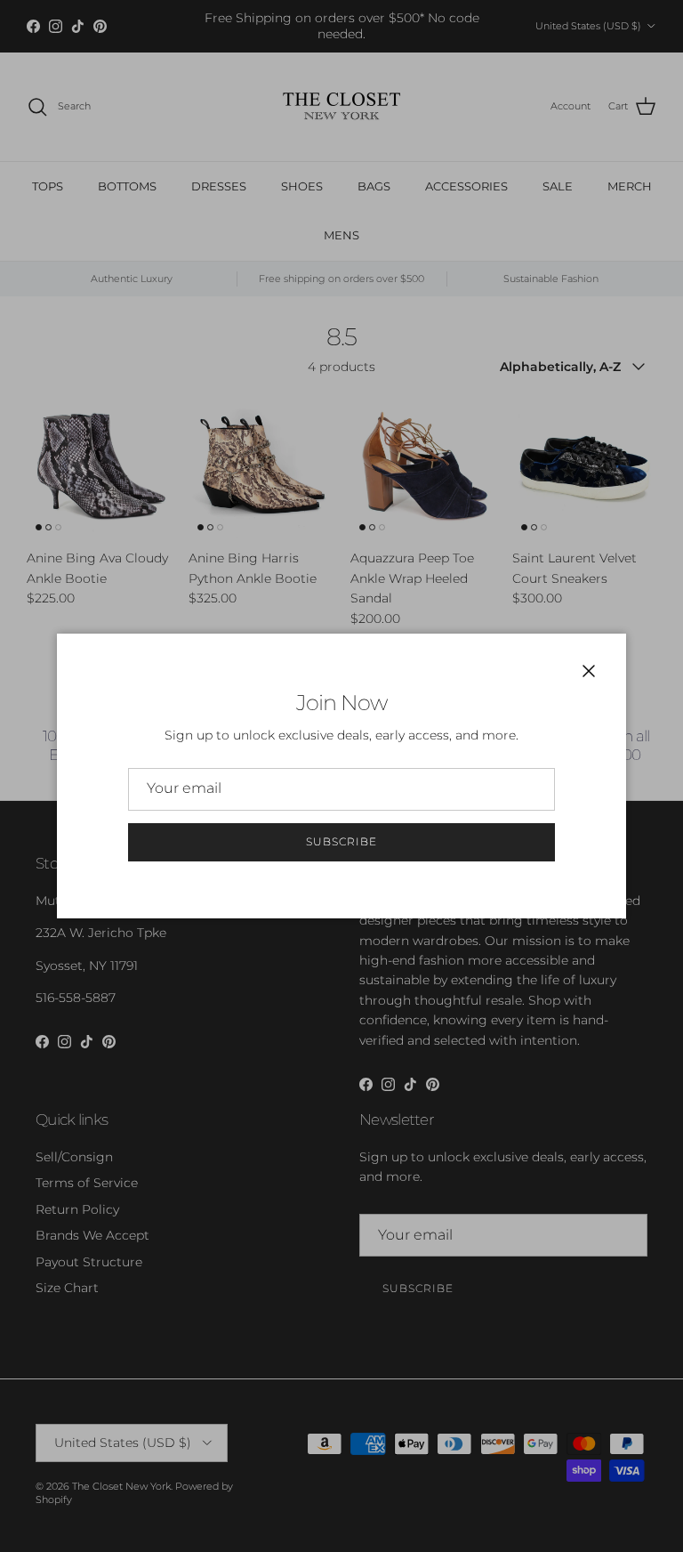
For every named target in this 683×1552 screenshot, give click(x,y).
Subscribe (341, 841)
